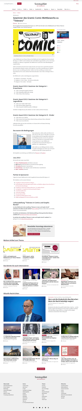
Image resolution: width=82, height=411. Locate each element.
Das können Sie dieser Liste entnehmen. (28, 214)
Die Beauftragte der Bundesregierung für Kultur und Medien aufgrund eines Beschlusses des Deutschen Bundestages (35, 185)
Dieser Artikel (35, 209)
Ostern (43, 390)
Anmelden (77, 0)
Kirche (19, 9)
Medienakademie (64, 387)
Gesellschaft (38, 9)
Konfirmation (44, 396)
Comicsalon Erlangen (20, 192)
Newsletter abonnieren (33, 234)
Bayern (52, 9)
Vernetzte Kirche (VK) (20, 194)
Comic (58, 40)
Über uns (24, 401)
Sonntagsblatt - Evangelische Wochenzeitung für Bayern (27, 189)
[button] (15, 23)
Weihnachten (44, 393)
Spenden (62, 398)
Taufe (43, 395)
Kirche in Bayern (6, 387)
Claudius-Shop (25, 385)
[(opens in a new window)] (33, 408)
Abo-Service (25, 387)
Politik (25, 9)
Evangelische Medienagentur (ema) (23, 195)
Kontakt (24, 393)
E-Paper (24, 388)
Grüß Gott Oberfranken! (7, 385)
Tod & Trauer (44, 399)
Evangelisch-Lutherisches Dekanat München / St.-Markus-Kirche (29, 187)
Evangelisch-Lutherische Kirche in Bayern (24, 183)
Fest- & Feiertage (45, 388)
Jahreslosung (63, 393)
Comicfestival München (20, 191)
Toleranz (62, 40)
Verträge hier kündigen (27, 390)
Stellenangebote (26, 391)
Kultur (30, 9)
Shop (77, 4)
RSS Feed (63, 396)
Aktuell (14, 9)
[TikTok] (42, 408)
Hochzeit (43, 398)
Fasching (43, 385)
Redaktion (25, 395)
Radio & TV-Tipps (6, 393)
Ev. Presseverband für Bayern (28, 402)
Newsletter (59, 9)
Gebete (62, 391)
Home (14, 13)
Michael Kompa (18, 168)
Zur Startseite (41, 369)
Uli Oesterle (18, 166)
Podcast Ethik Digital (7, 390)
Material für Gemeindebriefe (66, 395)
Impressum (25, 399)
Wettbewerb (59, 42)
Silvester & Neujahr (45, 391)
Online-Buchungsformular (27, 219)
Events (62, 390)
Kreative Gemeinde (64, 388)
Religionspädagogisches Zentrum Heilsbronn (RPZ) (26, 197)
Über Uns (66, 9)
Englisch (43, 153)
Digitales (46, 9)
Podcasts (5, 391)
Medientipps (5, 388)
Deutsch (37, 153)
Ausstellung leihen (64, 385)
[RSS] (48, 408)
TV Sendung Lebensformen (8, 395)
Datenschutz (25, 398)
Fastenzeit (44, 387)
